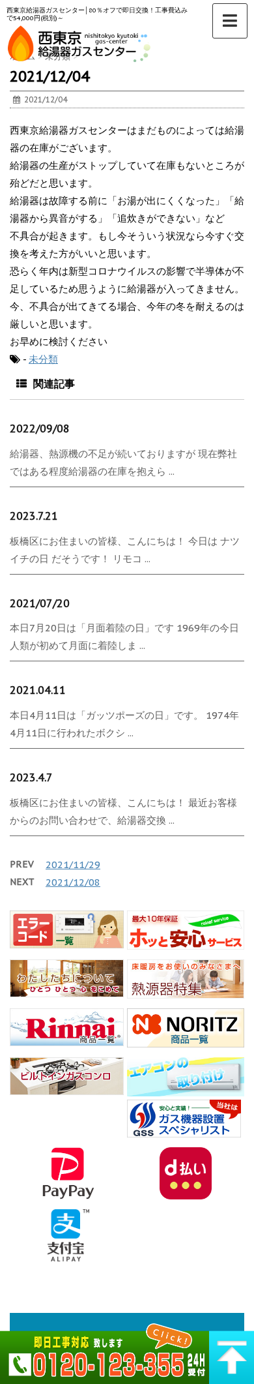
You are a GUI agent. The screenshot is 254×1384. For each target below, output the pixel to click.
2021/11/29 (73, 864)
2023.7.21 (34, 515)
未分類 (43, 359)
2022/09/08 (40, 428)
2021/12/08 (73, 882)
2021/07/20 (40, 603)
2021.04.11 (38, 690)
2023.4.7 (31, 777)
